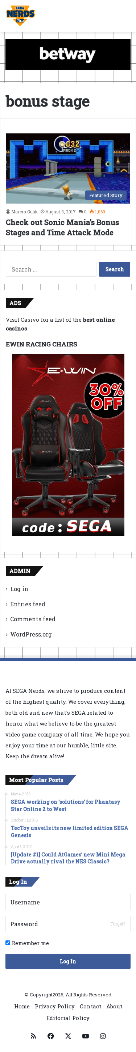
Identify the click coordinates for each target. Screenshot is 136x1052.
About (114, 1006)
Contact (90, 1006)
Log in (19, 589)
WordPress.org (31, 634)
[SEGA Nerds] (20, 16)
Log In (68, 961)
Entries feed (27, 604)
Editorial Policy (68, 1017)
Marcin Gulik (24, 211)
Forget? (117, 924)
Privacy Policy (55, 1006)
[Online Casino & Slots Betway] (68, 54)
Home (22, 1006)
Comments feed (32, 619)
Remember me (29, 943)
